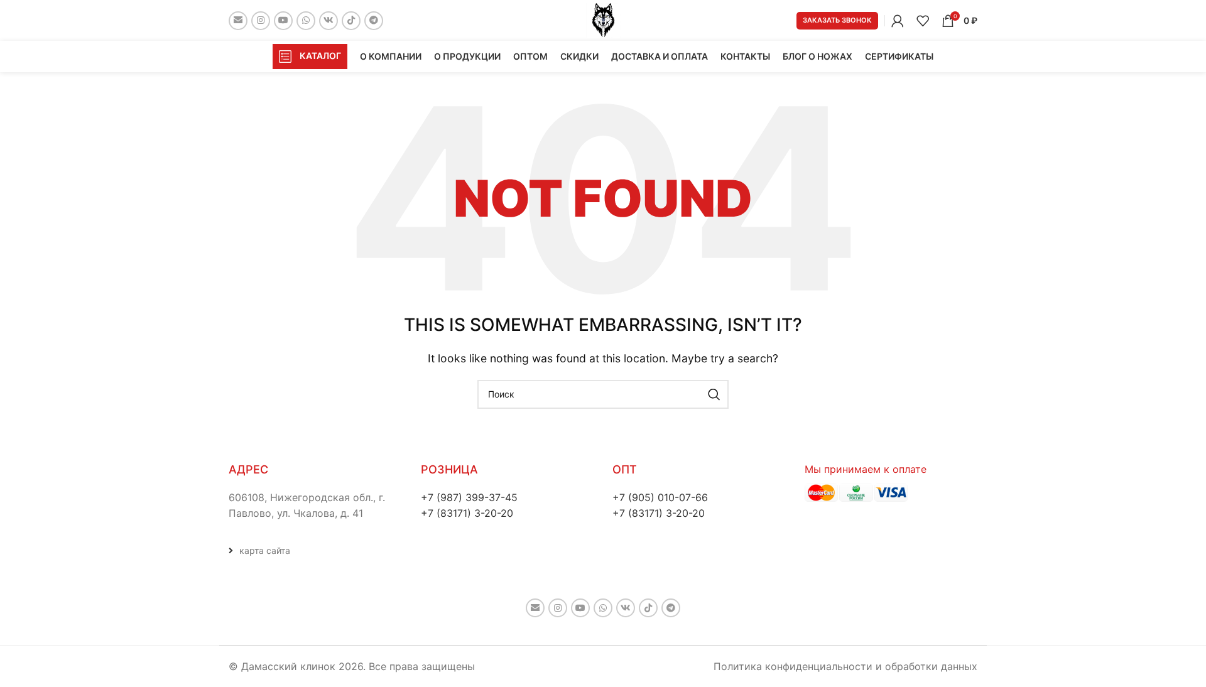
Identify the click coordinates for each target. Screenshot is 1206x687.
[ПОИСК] (714, 394)
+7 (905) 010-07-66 (660, 497)
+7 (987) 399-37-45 (469, 497)
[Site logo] (603, 19)
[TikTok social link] (351, 20)
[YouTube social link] (283, 20)
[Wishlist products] (922, 20)
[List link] (315, 551)
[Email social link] (238, 20)
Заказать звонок (837, 20)
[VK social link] (328, 20)
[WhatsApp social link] (305, 20)
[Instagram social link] (260, 20)
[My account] (897, 20)
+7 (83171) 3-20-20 (467, 513)
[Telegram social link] (373, 20)
